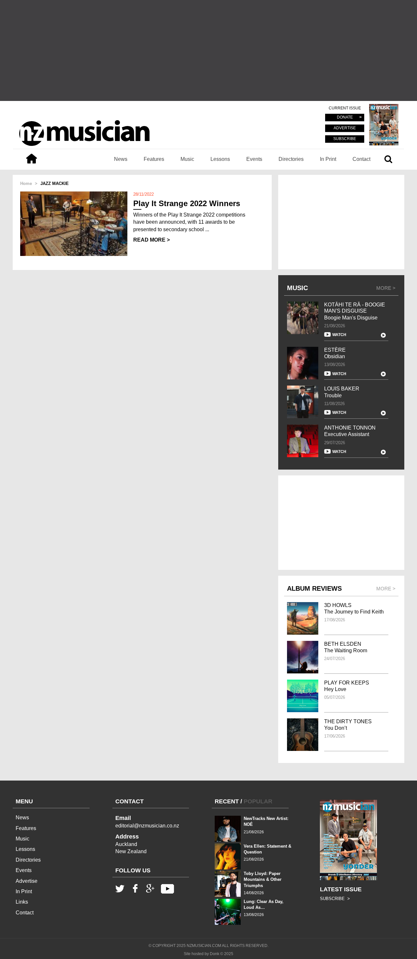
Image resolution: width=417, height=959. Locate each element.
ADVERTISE (345, 128)
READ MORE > (151, 240)
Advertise (26, 881)
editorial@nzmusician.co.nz (147, 825)
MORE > (385, 288)
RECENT (227, 801)
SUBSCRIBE (344, 138)
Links (22, 902)
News (120, 159)
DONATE (345, 117)
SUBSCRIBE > (335, 898)
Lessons (220, 159)
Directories (291, 159)
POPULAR (258, 801)
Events (254, 159)
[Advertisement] (208, 50)
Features (154, 159)
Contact (361, 159)
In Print (328, 159)
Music (187, 159)
